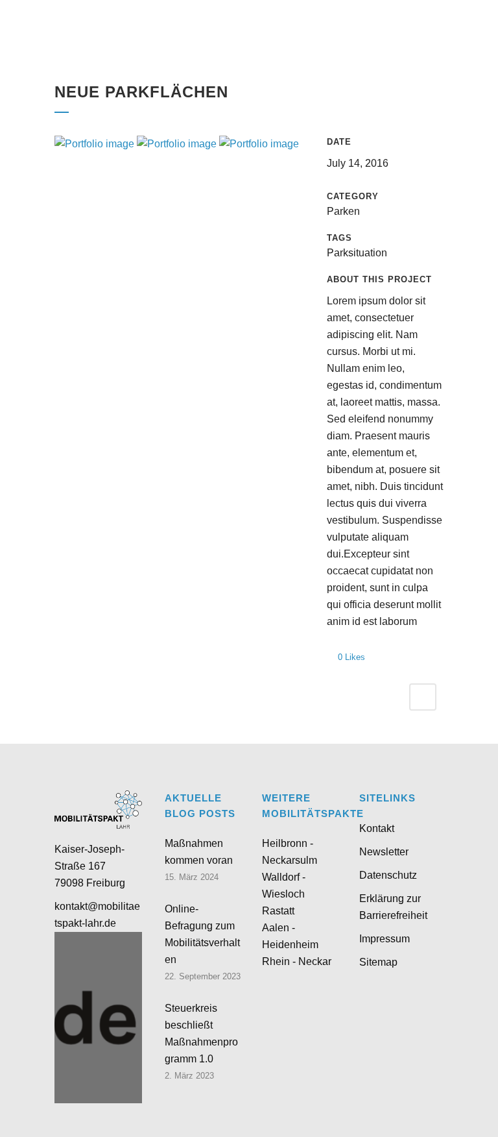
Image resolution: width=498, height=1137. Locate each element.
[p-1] (259, 143)
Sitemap (378, 962)
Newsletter (384, 851)
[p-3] (95, 143)
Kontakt (376, 828)
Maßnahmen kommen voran (199, 852)
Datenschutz (388, 875)
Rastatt (278, 910)
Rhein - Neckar (296, 961)
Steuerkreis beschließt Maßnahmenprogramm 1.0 (201, 1033)
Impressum (384, 938)
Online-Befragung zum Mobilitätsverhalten (202, 934)
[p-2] (178, 143)
